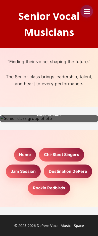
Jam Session (23, 171)
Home (25, 154)
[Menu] (86, 11)
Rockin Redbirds (49, 187)
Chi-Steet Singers (61, 154)
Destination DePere (68, 171)
